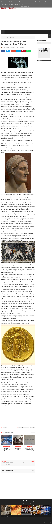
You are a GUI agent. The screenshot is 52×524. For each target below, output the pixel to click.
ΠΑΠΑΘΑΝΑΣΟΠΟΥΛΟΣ (34, 31)
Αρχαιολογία (6, 516)
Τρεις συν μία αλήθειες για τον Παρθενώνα (6, 449)
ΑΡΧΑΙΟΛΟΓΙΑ (11, 31)
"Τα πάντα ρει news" (14, 522)
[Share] (3, 51)
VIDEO (47, 31)
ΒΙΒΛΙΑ (22, 31)
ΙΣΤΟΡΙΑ (17, 31)
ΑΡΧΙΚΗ (6, 31)
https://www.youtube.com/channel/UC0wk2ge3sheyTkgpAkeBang (40, 43)
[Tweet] (8, 51)
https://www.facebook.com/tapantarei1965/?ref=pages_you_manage (47, 43)
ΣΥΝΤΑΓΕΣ (26, 31)
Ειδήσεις (46, 516)
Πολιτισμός (26, 516)
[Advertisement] (26, 20)
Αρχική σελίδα (6, 37)
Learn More (24, 6)
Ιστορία (16, 516)
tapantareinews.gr (47, 522)
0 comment (22, 47)
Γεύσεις (36, 516)
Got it (29, 6)
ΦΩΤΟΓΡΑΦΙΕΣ (42, 31)
